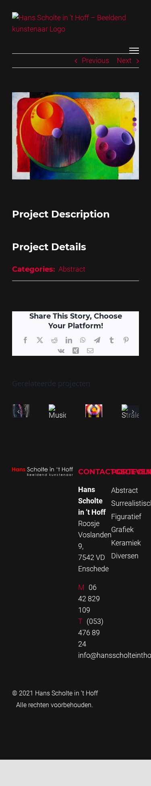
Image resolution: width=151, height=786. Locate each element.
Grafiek (122, 529)
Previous (95, 60)
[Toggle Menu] (134, 50)
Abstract (71, 269)
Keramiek (126, 543)
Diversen (125, 555)
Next (124, 60)
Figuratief (126, 516)
